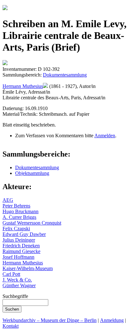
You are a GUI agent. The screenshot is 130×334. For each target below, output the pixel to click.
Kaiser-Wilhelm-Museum (28, 268)
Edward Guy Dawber (24, 234)
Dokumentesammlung (65, 74)
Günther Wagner (19, 285)
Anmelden (104, 135)
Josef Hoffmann (18, 257)
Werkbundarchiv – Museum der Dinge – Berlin (50, 320)
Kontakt (11, 326)
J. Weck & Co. (17, 279)
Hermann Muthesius (23, 86)
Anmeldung (112, 320)
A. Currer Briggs (19, 217)
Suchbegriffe (15, 296)
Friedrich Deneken (21, 245)
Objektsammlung (32, 173)
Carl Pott (11, 274)
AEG (8, 200)
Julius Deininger (19, 240)
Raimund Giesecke (21, 251)
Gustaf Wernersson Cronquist (32, 223)
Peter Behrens (16, 205)
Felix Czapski (16, 228)
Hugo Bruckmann (20, 211)
